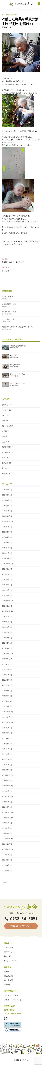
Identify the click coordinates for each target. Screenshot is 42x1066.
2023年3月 (5, 643)
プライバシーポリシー (12, 1013)
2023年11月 (6, 606)
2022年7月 (5, 675)
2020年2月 (5, 828)
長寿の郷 (5, 463)
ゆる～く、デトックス (17, 374)
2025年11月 (6, 516)
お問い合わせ (9, 1010)
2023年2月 (5, 648)
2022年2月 (5, 701)
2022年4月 (5, 691)
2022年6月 (5, 680)
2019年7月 (5, 865)
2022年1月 (5, 706)
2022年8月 (5, 669)
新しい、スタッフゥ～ (17, 383)
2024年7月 (5, 579)
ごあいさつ (8, 948)
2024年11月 (6, 569)
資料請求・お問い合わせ (21, 926)
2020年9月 (5, 791)
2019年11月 (6, 844)
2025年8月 (5, 532)
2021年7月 (5, 738)
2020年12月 (6, 775)
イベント (5, 410)
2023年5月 (5, 632)
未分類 (4, 431)
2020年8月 (5, 796)
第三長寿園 (6, 447)
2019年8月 (5, 860)
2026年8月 (5, 489)
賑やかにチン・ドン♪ (9, 311)
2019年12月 (6, 839)
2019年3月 (5, 870)
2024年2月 (5, 590)
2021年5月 (5, 749)
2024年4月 (5, 585)
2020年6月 (5, 807)
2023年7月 (5, 622)
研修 (3, 436)
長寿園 (4, 473)
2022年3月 (5, 696)
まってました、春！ (9, 319)
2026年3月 (5, 505)
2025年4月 (5, 553)
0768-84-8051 (23, 918)
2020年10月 (6, 786)
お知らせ (5, 405)
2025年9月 (5, 527)
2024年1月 (5, 595)
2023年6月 (5, 627)
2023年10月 (6, 611)
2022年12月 (6, 653)
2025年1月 (5, 558)
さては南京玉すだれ (9, 304)
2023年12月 (6, 601)
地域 (3, 420)
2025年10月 (6, 521)
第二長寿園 (6, 452)
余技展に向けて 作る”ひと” (12, 262)
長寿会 (4, 468)
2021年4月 (5, 754)
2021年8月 (5, 733)
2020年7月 (5, 802)
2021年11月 (6, 717)
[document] (21, 91)
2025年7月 (5, 537)
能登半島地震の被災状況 (18, 346)
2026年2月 (5, 511)
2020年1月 (5, 833)
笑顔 (11, 14)
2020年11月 (6, 780)
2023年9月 (5, 616)
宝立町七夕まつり (8, 296)
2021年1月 (5, 770)
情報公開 (7, 956)
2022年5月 (5, 685)
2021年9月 (5, 728)
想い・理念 (5, 14)
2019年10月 (6, 849)
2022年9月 (5, 664)
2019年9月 (5, 854)
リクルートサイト (11, 995)
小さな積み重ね (15, 365)
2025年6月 (5, 542)
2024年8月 (5, 574)
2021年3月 (5, 759)
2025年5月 (5, 548)
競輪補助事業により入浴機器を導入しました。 (18, 327)
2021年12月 (6, 712)
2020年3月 (5, 823)
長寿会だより (9, 952)
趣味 (15, 14)
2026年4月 (5, 500)
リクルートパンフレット (13, 1000)
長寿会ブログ (9, 1006)
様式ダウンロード (11, 961)
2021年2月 (5, 765)
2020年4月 (5, 817)
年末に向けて (14, 355)
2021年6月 (5, 743)
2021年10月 (6, 722)
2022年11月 (6, 659)
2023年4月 (5, 638)
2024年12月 (6, 564)
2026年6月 (5, 495)
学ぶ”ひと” (6, 271)
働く (3, 415)
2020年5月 (5, 812)
